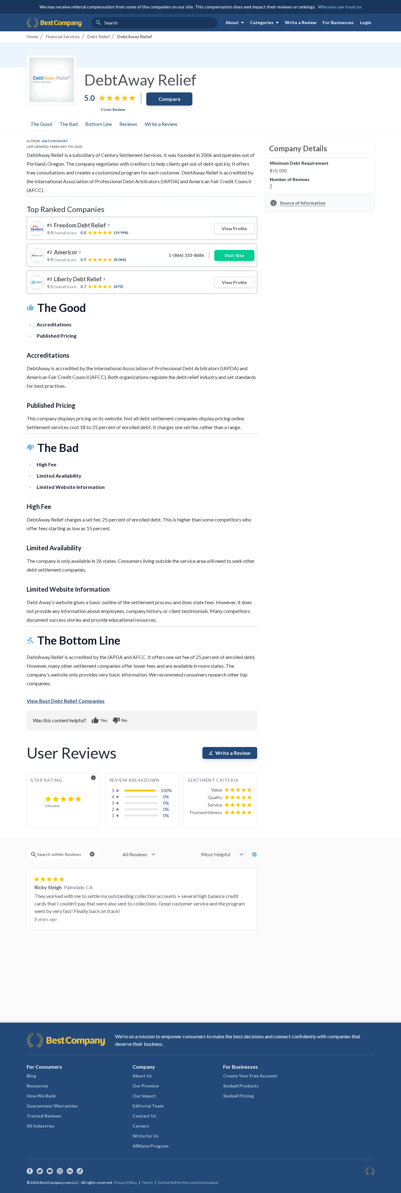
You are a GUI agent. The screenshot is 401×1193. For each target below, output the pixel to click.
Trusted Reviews (44, 1115)
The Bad (69, 124)
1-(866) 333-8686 (186, 255)
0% (166, 796)
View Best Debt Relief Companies (66, 701)
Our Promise (146, 1085)
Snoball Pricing (238, 1095)
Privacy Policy (125, 1182)
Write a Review (300, 22)
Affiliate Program (151, 1146)
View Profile (234, 228)
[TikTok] (80, 1171)
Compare (169, 99)
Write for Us (146, 1136)
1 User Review (113, 109)
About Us (142, 1075)
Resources (37, 1085)
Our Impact (144, 1095)
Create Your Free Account (250, 1075)
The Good (41, 124)
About (236, 22)
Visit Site (234, 255)
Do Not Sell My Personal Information (188, 1182)
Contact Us (144, 1115)
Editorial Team (148, 1105)
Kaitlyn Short (55, 141)
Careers (141, 1125)
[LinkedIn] (70, 1171)
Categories (265, 22)
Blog (31, 1075)
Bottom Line (98, 124)
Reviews (128, 124)
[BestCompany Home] (54, 23)
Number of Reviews (290, 179)
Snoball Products (241, 1085)
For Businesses (338, 22)
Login (365, 22)
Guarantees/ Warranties (52, 1105)
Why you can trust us (340, 6)
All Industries (41, 1125)
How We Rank (41, 1095)
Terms (147, 1182)
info (93, 778)
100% (166, 790)
